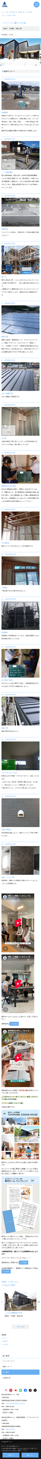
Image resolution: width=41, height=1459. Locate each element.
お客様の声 (6, 1378)
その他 (5, 1344)
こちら (6, 1271)
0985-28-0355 (10, 1429)
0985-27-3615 (20, 1403)
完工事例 (5, 1372)
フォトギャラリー (8, 1361)
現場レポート (7, 1366)
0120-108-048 (10, 1403)
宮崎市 (5, 1341)
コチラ (27, 1258)
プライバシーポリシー (23, 1448)
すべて (5, 1338)
